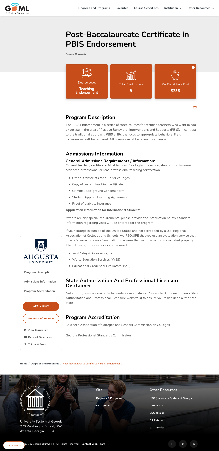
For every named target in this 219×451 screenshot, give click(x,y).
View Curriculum (41, 330)
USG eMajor (174, 413)
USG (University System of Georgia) (174, 398)
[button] (193, 67)
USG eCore (174, 405)
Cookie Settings (14, 445)
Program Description (38, 272)
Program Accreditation (39, 291)
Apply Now (46, 306)
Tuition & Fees (41, 344)
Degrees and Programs (94, 8)
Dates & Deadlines (41, 337)
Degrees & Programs (109, 398)
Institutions (103, 405)
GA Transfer (174, 427)
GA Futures (174, 420)
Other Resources (198, 8)
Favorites (122, 8)
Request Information (41, 318)
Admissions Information (40, 281)
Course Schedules (146, 8)
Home (23, 363)
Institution (171, 8)
